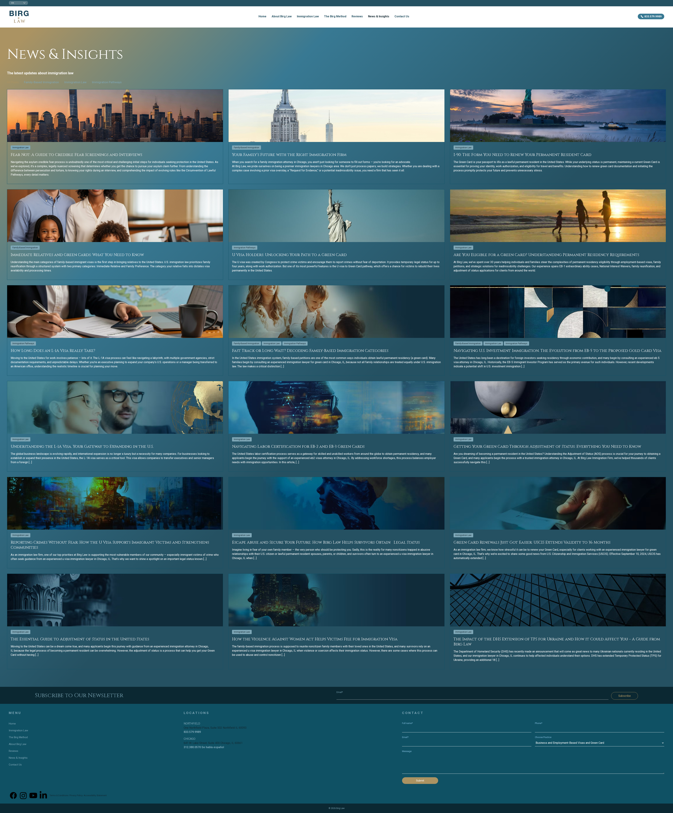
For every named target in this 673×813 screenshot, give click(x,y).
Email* (339, 692)
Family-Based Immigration (41, 82)
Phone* (538, 723)
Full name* (407, 723)
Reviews (357, 16)
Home (262, 16)
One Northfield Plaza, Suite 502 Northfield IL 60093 (215, 727)
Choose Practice (543, 737)
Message (407, 751)
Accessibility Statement (95, 795)
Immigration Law (308, 16)
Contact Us (402, 16)
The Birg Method (335, 16)
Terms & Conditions (59, 795)
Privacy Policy (76, 795)
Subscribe (624, 696)
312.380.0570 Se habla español (204, 747)
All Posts (13, 82)
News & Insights (378, 16)
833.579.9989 (192, 732)
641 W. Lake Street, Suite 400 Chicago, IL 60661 (213, 743)
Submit (420, 780)
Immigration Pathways (107, 82)
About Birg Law (282, 16)
